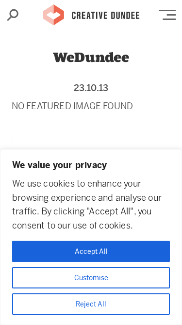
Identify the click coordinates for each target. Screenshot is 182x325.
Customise (91, 277)
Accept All (91, 251)
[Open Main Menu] (167, 15)
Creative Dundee (91, 12)
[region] (91, 237)
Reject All (91, 304)
